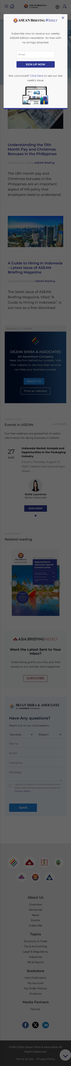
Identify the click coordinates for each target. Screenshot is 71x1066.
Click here (36, 76)
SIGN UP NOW (35, 64)
